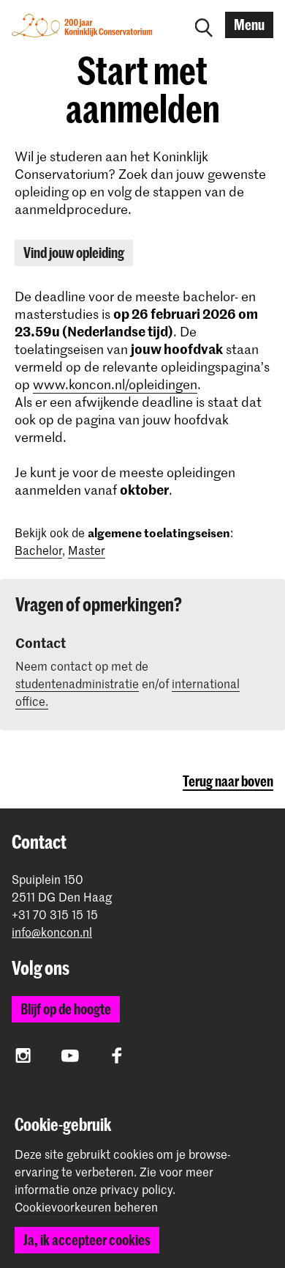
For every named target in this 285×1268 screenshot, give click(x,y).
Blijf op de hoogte (65, 1008)
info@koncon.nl (52, 932)
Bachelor (38, 550)
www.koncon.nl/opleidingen (115, 384)
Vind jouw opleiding (73, 252)
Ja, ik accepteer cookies (87, 1239)
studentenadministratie (77, 683)
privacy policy (136, 1189)
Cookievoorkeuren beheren (86, 1207)
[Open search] (203, 24)
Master (86, 550)
